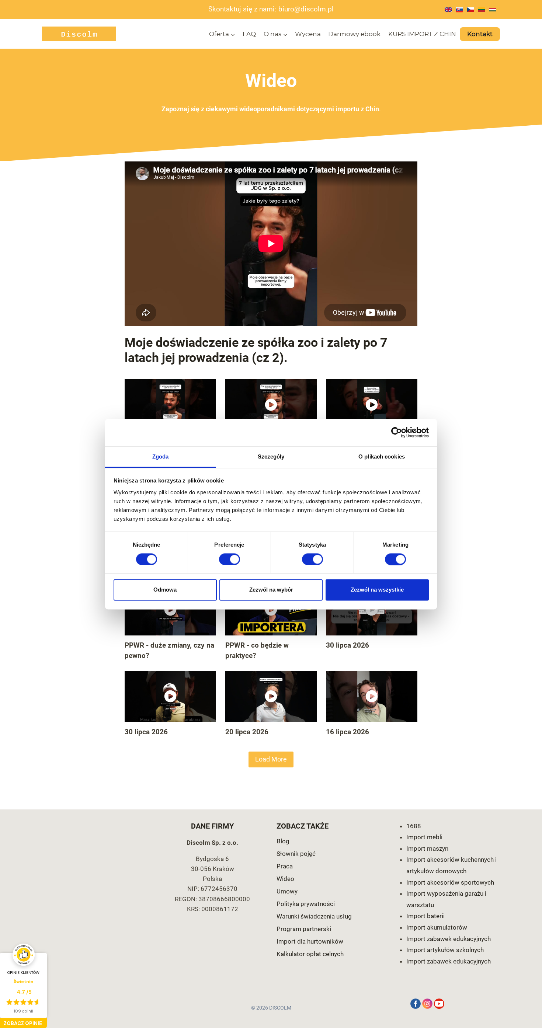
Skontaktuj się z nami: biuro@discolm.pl (271, 9)
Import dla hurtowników (310, 941)
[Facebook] (415, 1004)
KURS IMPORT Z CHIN (422, 34)
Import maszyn (427, 848)
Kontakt (480, 34)
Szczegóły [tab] (271, 456)
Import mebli (424, 837)
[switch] (229, 559)
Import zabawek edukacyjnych (448, 938)
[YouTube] (439, 1004)
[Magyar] (492, 9)
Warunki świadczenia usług (314, 916)
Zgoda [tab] (160, 456)
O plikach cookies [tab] (381, 456)
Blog (283, 841)
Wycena (308, 34)
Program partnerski (304, 929)
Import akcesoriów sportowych (450, 882)
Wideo (285, 878)
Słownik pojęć (296, 853)
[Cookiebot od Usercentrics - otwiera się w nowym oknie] (396, 432)
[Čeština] (470, 9)
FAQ (249, 34)
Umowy (287, 891)
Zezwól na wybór (271, 590)
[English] (448, 9)
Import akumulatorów (436, 927)
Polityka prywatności (306, 903)
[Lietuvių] (481, 9)
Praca (285, 866)
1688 (413, 826)
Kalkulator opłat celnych (310, 954)
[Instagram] (427, 1004)
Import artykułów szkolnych (445, 950)
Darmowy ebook (354, 34)
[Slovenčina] (459, 9)
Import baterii (425, 916)
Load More (271, 759)
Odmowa (165, 590)
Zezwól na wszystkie (377, 590)
